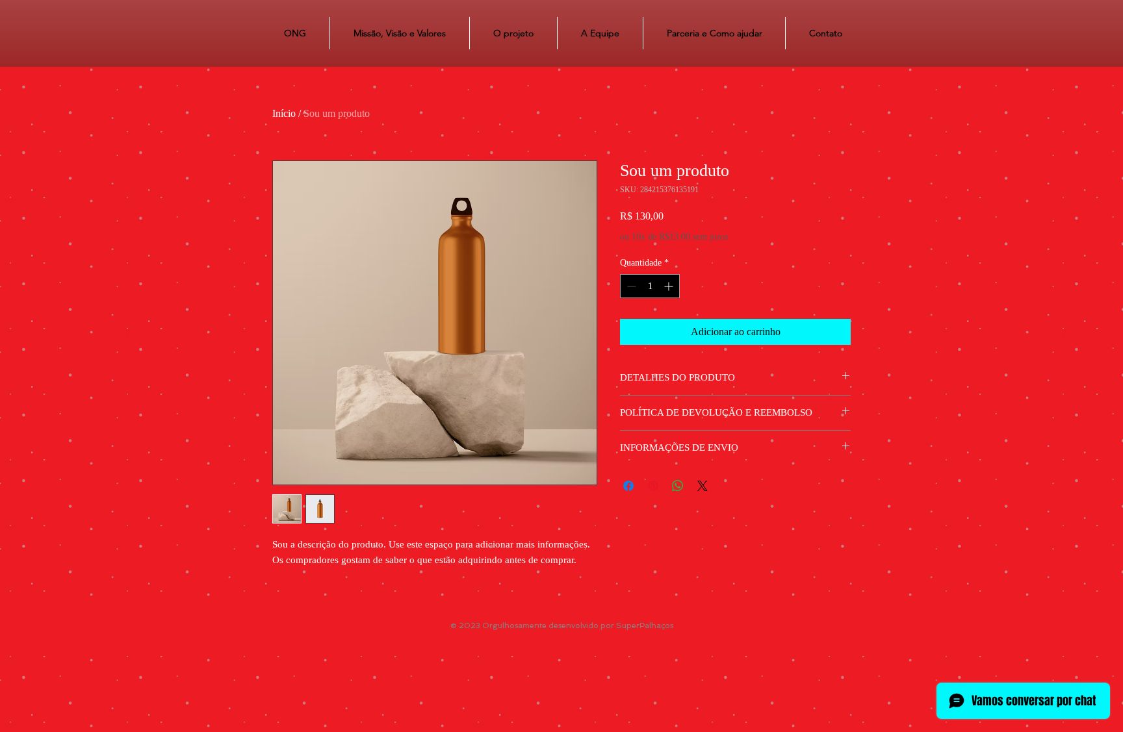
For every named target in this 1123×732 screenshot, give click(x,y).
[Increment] (670, 286)
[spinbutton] (650, 286)
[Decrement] (630, 286)
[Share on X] (702, 486)
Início (284, 113)
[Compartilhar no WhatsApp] (678, 486)
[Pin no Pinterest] (653, 486)
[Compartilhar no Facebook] (628, 486)
